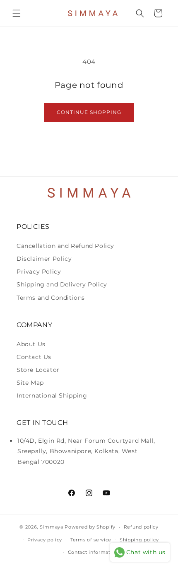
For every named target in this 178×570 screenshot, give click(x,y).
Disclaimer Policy (44, 258)
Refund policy (141, 527)
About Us (31, 344)
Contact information (93, 552)
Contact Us (34, 357)
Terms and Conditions (51, 297)
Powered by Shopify (90, 527)
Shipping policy (139, 540)
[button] (16, 13)
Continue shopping (89, 112)
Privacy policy (44, 540)
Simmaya (51, 527)
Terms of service (90, 540)
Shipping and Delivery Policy (62, 284)
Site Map (30, 382)
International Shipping (52, 395)
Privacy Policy (39, 271)
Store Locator (38, 370)
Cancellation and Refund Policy (65, 246)
